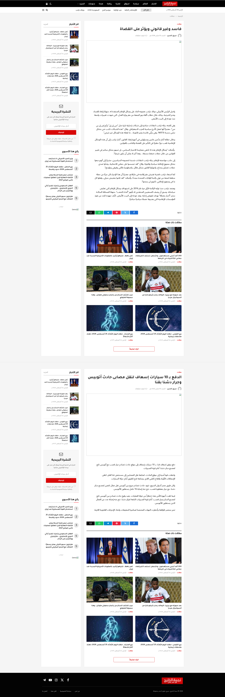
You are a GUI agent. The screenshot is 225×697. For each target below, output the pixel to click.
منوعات (91, 4)
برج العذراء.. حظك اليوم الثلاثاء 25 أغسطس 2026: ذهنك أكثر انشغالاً (110, 335)
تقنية (118, 4)
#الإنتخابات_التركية (131, 10)
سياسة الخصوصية (61, 141)
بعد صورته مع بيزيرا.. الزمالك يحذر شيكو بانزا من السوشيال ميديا (162, 296)
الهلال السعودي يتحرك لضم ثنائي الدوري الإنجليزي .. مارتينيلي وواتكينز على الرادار (59, 188)
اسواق (126, 4)
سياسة (136, 4)
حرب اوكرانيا (118, 10)
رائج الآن (146, 10)
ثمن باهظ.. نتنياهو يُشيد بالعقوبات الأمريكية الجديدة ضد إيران (109, 257)
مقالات (179, 24)
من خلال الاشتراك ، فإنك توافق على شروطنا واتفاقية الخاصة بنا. (60, 140)
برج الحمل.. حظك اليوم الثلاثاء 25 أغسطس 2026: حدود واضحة (59, 168)
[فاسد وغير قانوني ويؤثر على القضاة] (134, 71)
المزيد (82, 4)
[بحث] (46, 10)
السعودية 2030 (93, 10)
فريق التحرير (171, 35)
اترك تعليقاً (134, 349)
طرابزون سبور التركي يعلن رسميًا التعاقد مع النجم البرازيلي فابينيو (59, 198)
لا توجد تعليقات (140, 35)
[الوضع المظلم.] (50, 4)
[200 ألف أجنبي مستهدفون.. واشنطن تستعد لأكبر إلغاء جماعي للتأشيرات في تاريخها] (158, 240)
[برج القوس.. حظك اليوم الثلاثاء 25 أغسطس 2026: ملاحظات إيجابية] (158, 318)
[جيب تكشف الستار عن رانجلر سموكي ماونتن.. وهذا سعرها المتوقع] (109, 279)
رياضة (109, 4)
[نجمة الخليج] (172, 4)
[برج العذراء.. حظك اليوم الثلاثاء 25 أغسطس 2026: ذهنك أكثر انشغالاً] (109, 318)
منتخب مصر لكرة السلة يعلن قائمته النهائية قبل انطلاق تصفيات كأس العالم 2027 (58, 177)
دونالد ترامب (80, 10)
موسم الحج (106, 10)
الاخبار (154, 4)
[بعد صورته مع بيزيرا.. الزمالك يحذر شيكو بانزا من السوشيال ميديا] (158, 279)
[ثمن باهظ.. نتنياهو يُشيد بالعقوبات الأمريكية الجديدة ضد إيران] (109, 240)
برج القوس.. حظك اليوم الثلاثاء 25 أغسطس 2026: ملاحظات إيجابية (161, 335)
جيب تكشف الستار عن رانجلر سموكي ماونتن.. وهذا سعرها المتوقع (112, 296)
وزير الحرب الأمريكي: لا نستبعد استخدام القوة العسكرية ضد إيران (59, 160)
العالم (145, 4)
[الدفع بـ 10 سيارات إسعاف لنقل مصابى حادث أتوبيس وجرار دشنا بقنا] (134, 425)
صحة (101, 4)
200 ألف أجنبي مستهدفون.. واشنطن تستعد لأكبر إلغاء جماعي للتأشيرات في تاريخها (158, 257)
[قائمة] (43, 10)
